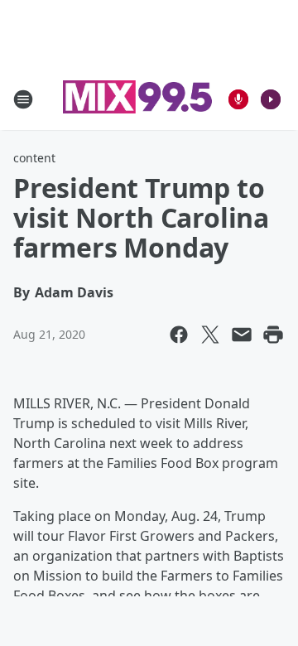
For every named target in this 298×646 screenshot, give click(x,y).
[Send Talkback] (238, 99)
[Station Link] (137, 99)
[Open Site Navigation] (23, 99)
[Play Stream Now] (271, 99)
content (34, 158)
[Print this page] (273, 334)
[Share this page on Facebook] (178, 334)
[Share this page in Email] (241, 334)
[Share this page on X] (210, 334)
